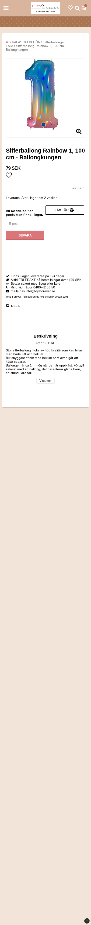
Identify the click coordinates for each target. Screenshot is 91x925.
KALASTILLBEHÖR (26, 42)
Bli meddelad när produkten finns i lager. (24, 212)
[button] (70, 8)
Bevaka (25, 235)
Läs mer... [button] (77, 188)
